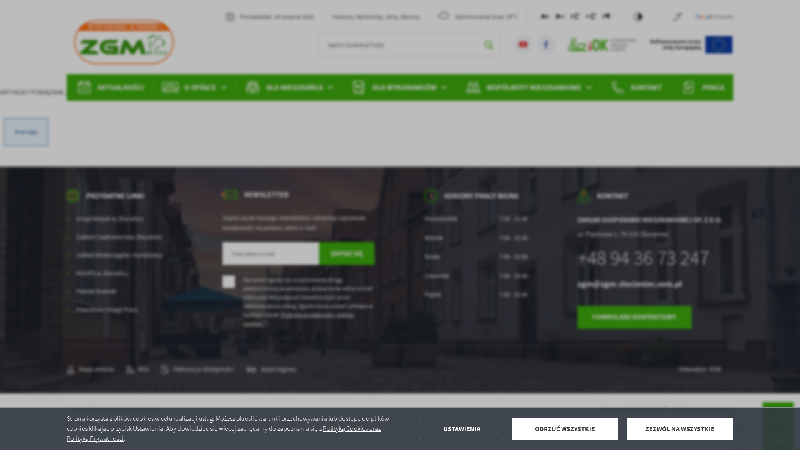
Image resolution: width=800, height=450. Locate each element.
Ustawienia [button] (461, 429)
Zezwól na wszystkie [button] (680, 429)
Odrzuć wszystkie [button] (565, 429)
